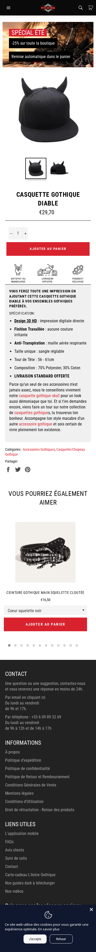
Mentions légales (19, 793)
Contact (11, 866)
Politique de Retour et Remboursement (37, 776)
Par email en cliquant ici (25, 697)
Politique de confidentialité (27, 768)
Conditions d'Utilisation (24, 801)
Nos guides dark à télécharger (30, 883)
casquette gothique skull (39, 395)
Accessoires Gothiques (39, 449)
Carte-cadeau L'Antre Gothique (30, 874)
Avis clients (14, 850)
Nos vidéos (14, 891)
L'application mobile (22, 833)
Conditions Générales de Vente (30, 785)
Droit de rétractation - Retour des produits (39, 809)
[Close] (91, 909)
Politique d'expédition (23, 760)
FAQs (9, 841)
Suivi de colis (16, 858)
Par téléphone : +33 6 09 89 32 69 (33, 717)
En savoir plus (49, 929)
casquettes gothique (31, 412)
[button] (9, 645)
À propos (12, 752)
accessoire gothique (35, 424)
